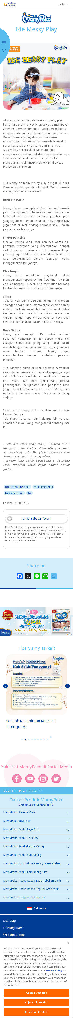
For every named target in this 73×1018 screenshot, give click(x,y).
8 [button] (44, 739)
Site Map (9, 921)
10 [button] (50, 737)
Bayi (29, 493)
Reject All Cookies (36, 1002)
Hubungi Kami (13, 928)
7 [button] (41, 739)
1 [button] (22, 739)
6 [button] (38, 739)
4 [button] (31, 739)
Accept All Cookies (36, 1012)
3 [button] (28, 739)
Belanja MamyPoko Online (4, 50)
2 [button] (25, 739)
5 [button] (35, 739)
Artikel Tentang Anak (43, 487)
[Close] (68, 943)
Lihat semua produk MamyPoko (35, 805)
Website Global (14, 935)
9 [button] (47, 739)
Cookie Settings (36, 992)
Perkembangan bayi (14, 493)
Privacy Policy (54, 970)
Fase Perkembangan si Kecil (17, 487)
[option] (36, 692)
